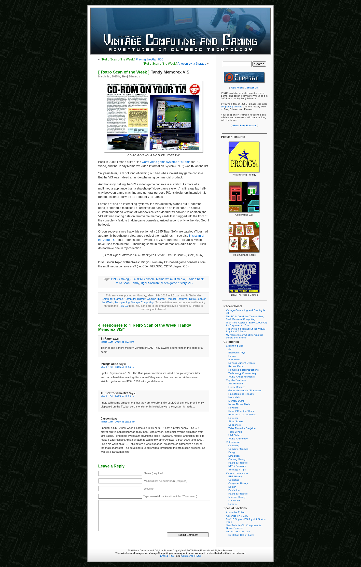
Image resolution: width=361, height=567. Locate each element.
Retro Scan (122, 283)
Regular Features (177, 298)
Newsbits (233, 407)
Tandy (135, 283)
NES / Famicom (237, 466)
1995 (114, 279)
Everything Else (235, 345)
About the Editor (235, 512)
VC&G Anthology (238, 438)
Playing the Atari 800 (132, 59)
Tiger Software (150, 283)
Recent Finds (235, 366)
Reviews (233, 418)
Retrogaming (122, 302)
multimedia (177, 279)
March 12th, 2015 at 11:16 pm (118, 367)
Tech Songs (235, 431)
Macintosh (234, 500)
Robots (232, 504)
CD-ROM (136, 279)
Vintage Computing (142, 302)
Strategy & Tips (237, 469)
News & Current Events (241, 363)
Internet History (237, 497)
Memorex (162, 279)
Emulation (234, 455)
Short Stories (235, 421)
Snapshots (234, 424)
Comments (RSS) (191, 555)
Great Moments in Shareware (245, 390)
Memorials (234, 397)
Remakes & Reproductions (243, 369)
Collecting (233, 445)
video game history (173, 283)
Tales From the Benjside (242, 428)
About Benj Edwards (244, 125)
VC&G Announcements (241, 376)
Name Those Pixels (239, 404)
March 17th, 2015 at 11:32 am (118, 421)
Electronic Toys (236, 352)
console (149, 279)
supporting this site (231, 106)
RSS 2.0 (123, 305)
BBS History (235, 476)
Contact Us (251, 87)
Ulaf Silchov (235, 435)
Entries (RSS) (167, 555)
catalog (124, 279)
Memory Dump (236, 400)
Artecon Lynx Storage (174, 63)
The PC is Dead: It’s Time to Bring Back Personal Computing (245, 317)
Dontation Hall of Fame (241, 535)
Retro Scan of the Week (242, 414)
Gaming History (156, 298)
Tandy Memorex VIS (143, 72)
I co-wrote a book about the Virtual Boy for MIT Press (245, 330)
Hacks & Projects (238, 462)
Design (232, 452)
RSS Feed (237, 87)
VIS (190, 283)
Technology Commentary (242, 373)
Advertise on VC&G (237, 515)
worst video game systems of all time (166, 162)
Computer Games (112, 298)
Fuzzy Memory (236, 387)
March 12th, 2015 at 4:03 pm (117, 341)
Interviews (234, 359)
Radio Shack (195, 279)
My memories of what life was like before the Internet (244, 336)
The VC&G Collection (238, 531)
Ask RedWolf (235, 383)
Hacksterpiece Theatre (241, 394)
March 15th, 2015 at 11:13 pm (118, 396)
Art (230, 349)
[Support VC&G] (244, 82)
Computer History (135, 298)
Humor (232, 356)
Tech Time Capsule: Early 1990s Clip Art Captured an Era (246, 324)
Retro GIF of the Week (241, 411)
